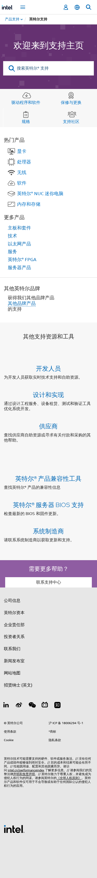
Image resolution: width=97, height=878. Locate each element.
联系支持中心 (48, 582)
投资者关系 (14, 636)
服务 (12, 251)
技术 (12, 236)
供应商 (48, 426)
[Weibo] (19, 705)
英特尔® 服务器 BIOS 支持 (48, 505)
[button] (48, 405)
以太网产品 (19, 244)
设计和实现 (48, 395)
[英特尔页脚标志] (14, 828)
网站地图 (12, 673)
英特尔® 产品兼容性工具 (48, 478)
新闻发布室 (14, 661)
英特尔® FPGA (22, 259)
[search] (11, 68)
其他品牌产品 (22, 303)
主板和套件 (19, 228)
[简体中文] (77, 7)
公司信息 (12, 600)
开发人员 (48, 368)
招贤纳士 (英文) (18, 685)
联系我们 (12, 648)
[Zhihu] (57, 705)
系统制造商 (48, 531)
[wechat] (31, 705)
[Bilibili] (44, 705)
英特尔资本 (14, 612)
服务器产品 (19, 267)
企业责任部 (14, 624)
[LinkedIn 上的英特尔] (6, 705)
